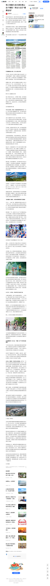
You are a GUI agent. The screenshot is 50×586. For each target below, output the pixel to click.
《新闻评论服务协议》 (19, 551)
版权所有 (17, 582)
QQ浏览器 (15, 580)
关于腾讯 (7, 578)
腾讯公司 (15, 582)
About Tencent (11, 578)
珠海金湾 (7, 485)
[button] (41, 8)
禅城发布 (7, 524)
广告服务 (23, 578)
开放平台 (20, 578)
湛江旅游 (7, 532)
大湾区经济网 (8, 493)
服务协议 (15, 578)
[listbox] (16, 509)
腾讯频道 (19, 580)
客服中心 (22, 580)
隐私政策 (18, 578)
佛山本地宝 (7, 477)
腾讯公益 (12, 580)
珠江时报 (7, 540)
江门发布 (7, 516)
